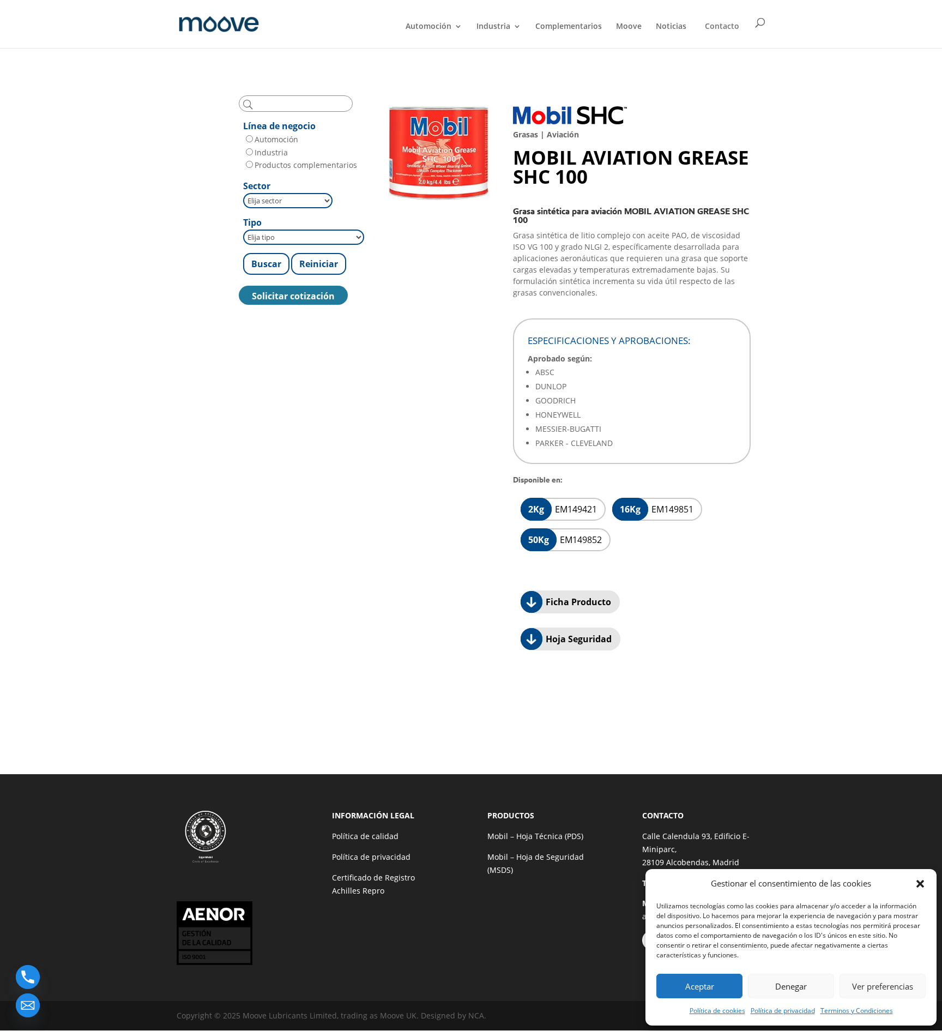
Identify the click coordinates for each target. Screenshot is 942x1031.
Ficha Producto (577, 602)
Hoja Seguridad (578, 639)
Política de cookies (717, 1010)
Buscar (266, 264)
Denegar (791, 986)
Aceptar (699, 986)
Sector (256, 186)
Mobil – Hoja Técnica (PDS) (535, 836)
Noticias (671, 26)
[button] (920, 883)
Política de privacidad (783, 1010)
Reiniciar (318, 264)
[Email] (28, 1005)
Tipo (252, 222)
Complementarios (568, 26)
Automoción (428, 26)
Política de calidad (365, 836)
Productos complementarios (306, 165)
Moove (629, 26)
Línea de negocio (279, 126)
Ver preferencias (882, 986)
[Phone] (28, 977)
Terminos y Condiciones (856, 1010)
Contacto (722, 26)
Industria (493, 26)
